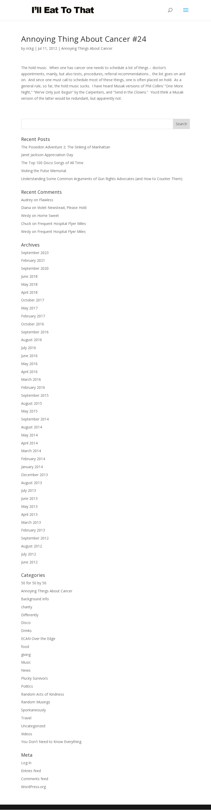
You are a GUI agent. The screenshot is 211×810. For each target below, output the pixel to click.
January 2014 (32, 466)
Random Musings (35, 701)
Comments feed (34, 778)
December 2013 (34, 474)
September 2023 (35, 252)
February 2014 (33, 458)
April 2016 (29, 371)
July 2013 (28, 490)
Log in (26, 762)
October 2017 (32, 300)
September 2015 (35, 395)
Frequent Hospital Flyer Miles (62, 223)
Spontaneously (33, 709)
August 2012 (31, 546)
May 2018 (29, 284)
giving (26, 654)
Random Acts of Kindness (42, 694)
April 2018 (29, 292)
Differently (29, 614)
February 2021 (33, 260)
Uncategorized (33, 725)
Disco (26, 622)
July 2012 (28, 554)
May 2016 (29, 363)
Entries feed (31, 770)
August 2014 (31, 427)
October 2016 (32, 324)
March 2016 (31, 379)
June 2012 (29, 562)
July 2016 (28, 347)
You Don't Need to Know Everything (51, 741)
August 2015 (31, 403)
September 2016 (35, 332)
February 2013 (33, 530)
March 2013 (31, 522)
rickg (30, 48)
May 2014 (29, 435)
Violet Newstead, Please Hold (61, 207)
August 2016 (31, 339)
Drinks (26, 630)
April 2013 (29, 514)
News (26, 670)
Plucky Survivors (34, 678)
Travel (26, 717)
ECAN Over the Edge (38, 638)
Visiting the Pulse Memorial (43, 170)
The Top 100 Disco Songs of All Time (52, 162)
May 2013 (29, 506)
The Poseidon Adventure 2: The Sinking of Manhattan (65, 147)
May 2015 (29, 411)
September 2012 (35, 538)
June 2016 (29, 355)
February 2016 (33, 387)
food (25, 646)
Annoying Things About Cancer (86, 48)
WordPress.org (33, 786)
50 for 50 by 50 (33, 582)
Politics (27, 686)
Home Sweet (48, 215)
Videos (26, 733)
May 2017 (29, 308)
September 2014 (35, 419)
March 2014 (31, 450)
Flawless (46, 199)
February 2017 (33, 316)
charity (26, 606)
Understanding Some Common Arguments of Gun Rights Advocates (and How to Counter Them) (101, 178)
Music (26, 662)
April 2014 (29, 443)
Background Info (35, 598)
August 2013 (31, 482)
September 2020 (35, 268)
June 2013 (29, 498)
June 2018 (29, 276)
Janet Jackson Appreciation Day (47, 154)
